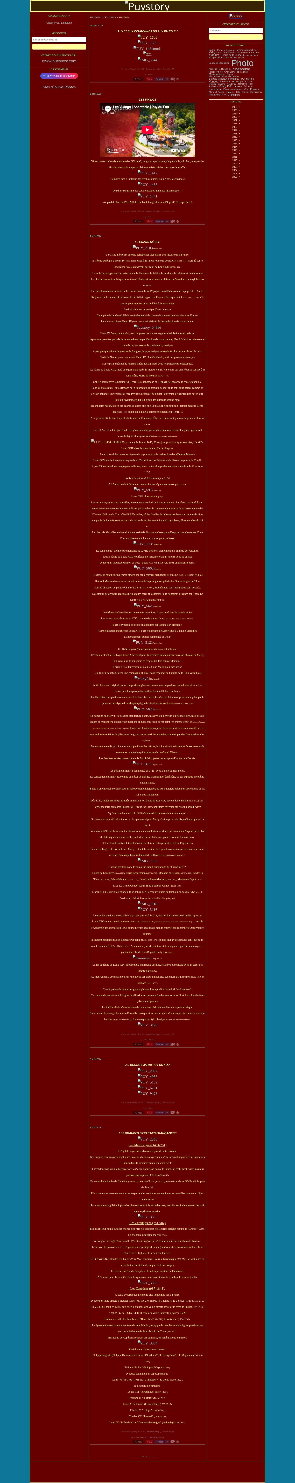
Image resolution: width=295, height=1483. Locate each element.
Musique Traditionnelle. (220, 69)
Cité (238, 92)
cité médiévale (226, 52)
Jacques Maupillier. (219, 63)
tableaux (238, 86)
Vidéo (226, 89)
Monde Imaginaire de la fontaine (224, 76)
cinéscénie (241, 69)
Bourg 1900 (225, 86)
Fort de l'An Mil (216, 72)
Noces (241, 58)
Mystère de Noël (245, 50)
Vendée (213, 81)
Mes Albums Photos (59, 87)
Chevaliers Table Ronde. (236, 72)
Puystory (95, 17)
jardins (212, 50)
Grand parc (234, 94)
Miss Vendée (231, 58)
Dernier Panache (217, 84)
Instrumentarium (250, 55)
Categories (109, 17)
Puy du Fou (247, 78)
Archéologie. (238, 81)
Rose (251, 84)
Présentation (215, 89)
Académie (231, 84)
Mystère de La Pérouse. (247, 52)
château (230, 92)
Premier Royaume (226, 50)
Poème (230, 74)
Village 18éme (216, 58)
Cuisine (248, 81)
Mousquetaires (217, 74)
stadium (214, 55)
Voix (256, 50)
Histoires (242, 84)
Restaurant (214, 95)
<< (143, 1456)
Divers (254, 89)
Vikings (213, 52)
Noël (223, 95)
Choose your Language (59, 22)
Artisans (213, 86)
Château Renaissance (252, 92)
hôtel (246, 89)
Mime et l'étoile (216, 92)
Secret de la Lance (231, 55)
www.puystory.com (59, 60)
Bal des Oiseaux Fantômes (224, 78)
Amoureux (225, 81)
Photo (242, 63)
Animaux (248, 86)
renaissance (236, 89)
